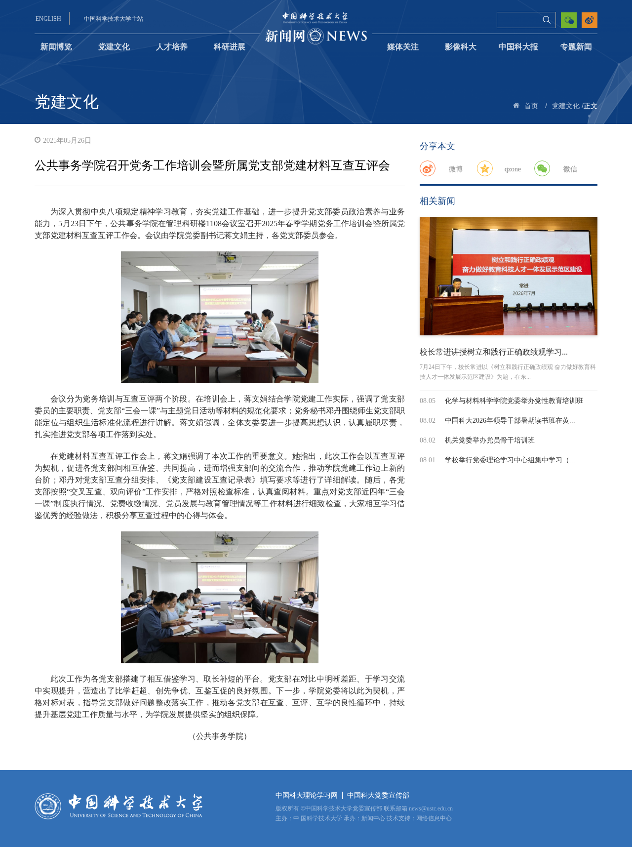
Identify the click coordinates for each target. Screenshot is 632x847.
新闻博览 (56, 46)
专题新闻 (576, 46)
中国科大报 (518, 46)
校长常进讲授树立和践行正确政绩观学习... (494, 352)
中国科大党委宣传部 (378, 795)
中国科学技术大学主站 (113, 18)
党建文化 (114, 46)
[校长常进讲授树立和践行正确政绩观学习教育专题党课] (508, 276)
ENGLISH (48, 18)
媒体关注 (403, 46)
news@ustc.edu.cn (431, 808)
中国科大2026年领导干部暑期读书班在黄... (510, 420)
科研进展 (229, 46)
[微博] (427, 168)
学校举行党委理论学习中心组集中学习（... (510, 460)
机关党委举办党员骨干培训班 (490, 440)
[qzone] (485, 168)
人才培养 (172, 46)
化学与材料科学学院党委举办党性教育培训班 (514, 400)
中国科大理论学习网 (307, 795)
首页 (531, 106)
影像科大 (460, 46)
